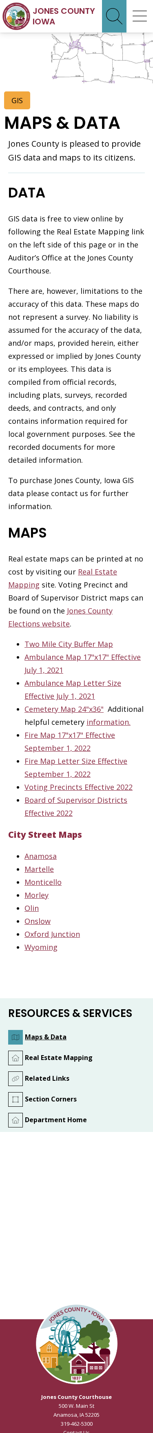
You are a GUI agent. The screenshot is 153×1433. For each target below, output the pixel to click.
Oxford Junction (52, 934)
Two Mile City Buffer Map (68, 644)
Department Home (56, 1119)
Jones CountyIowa (64, 16)
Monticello (43, 882)
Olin (31, 908)
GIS (17, 100)
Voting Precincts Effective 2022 (78, 787)
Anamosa (40, 856)
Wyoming (41, 947)
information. (108, 722)
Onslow (37, 921)
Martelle (39, 869)
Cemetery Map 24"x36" (64, 709)
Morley (36, 895)
